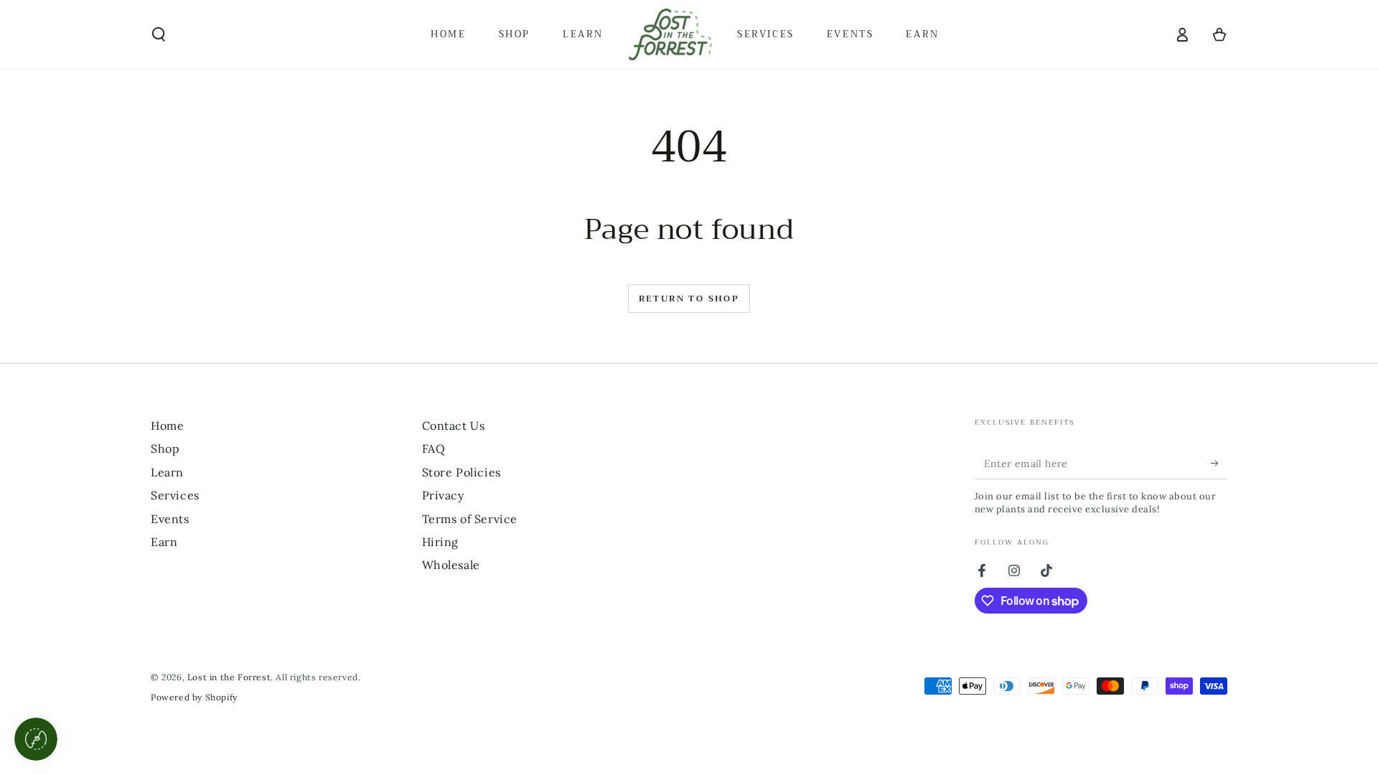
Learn (167, 472)
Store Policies (461, 472)
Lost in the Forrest (229, 677)
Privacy (443, 495)
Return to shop (689, 298)
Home (167, 425)
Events (170, 519)
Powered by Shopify (194, 697)
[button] (158, 34)
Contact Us (453, 425)
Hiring (440, 542)
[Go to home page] (670, 34)
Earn (164, 542)
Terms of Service (470, 519)
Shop (165, 448)
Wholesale (451, 565)
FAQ (434, 448)
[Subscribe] (1219, 463)
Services (175, 495)
